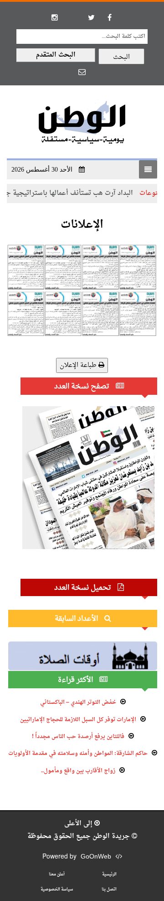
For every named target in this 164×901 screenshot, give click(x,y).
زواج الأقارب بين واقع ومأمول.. (78, 771)
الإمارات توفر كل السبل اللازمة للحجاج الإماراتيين (78, 720)
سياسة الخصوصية (57, 889)
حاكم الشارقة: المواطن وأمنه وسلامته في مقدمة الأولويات (78, 754)
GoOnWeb (96, 857)
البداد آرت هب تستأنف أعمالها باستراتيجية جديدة (76, 193)
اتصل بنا (109, 889)
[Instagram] (54, 17)
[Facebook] (109, 17)
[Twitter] (91, 17)
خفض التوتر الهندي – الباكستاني (78, 702)
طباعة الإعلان (79, 365)
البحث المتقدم (56, 55)
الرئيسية (109, 874)
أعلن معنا (57, 874)
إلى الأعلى (79, 823)
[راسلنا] (82, 72)
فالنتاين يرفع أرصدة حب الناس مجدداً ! (78, 737)
